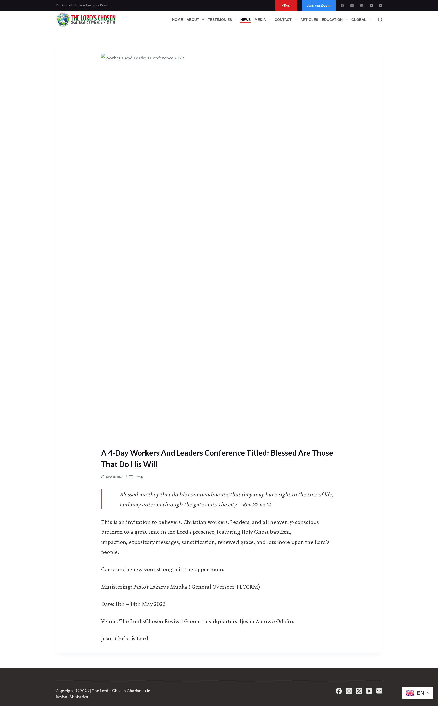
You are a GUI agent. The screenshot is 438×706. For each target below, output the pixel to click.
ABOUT (193, 20)
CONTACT (283, 20)
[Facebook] (342, 5)
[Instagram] (352, 5)
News (138, 477)
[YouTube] (371, 5)
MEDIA (260, 20)
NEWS (245, 20)
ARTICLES (309, 20)
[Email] (380, 5)
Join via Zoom (319, 5)
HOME (177, 20)
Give (286, 5)
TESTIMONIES (220, 20)
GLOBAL (359, 20)
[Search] (380, 20)
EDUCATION (332, 20)
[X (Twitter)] (361, 5)
